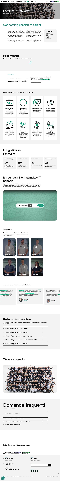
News (8, 476)
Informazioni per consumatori (17, 476)
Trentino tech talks (3, 476)
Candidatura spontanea (49, 34)
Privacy (27, 476)
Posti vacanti (48, 33)
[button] (3, 478)
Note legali (31, 476)
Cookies (24, 476)
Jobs (11, 476)
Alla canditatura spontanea (36, 82)
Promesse (47, 37)
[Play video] (30, 205)
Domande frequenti (48, 38)
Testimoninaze (48, 36)
